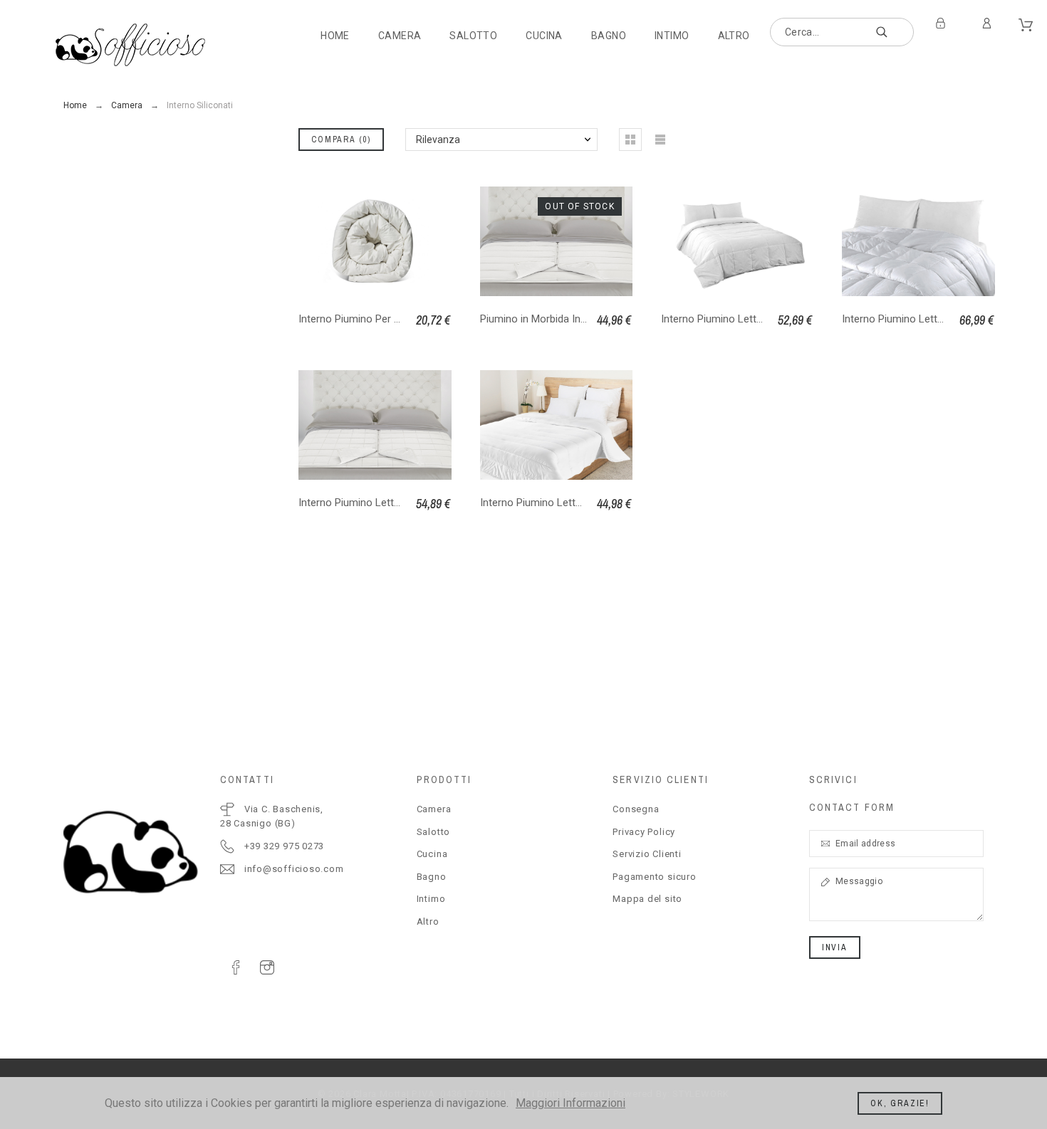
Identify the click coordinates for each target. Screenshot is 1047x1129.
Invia (835, 947)
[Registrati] (943, 23)
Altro (428, 921)
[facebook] (236, 967)
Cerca (896, 32)
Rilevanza (438, 139)
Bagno (432, 876)
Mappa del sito (647, 898)
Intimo (431, 898)
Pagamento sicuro (654, 876)
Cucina (432, 854)
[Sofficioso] (131, 45)
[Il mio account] (989, 23)
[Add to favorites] (612, 241)
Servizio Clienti (647, 854)
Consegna (636, 809)
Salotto (433, 831)
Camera (434, 809)
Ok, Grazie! (899, 1103)
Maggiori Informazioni (570, 1103)
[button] (499, 241)
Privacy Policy (644, 831)
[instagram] (267, 967)
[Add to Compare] (574, 241)
